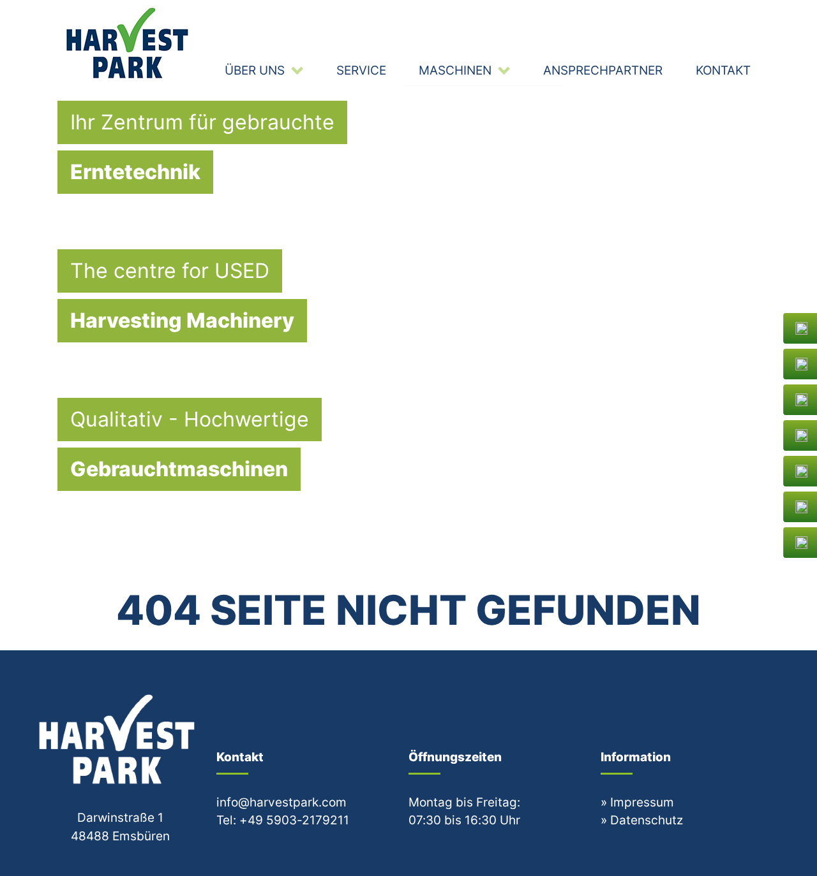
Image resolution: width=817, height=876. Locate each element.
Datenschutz (646, 820)
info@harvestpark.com (281, 802)
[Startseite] (129, 42)
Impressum (642, 802)
